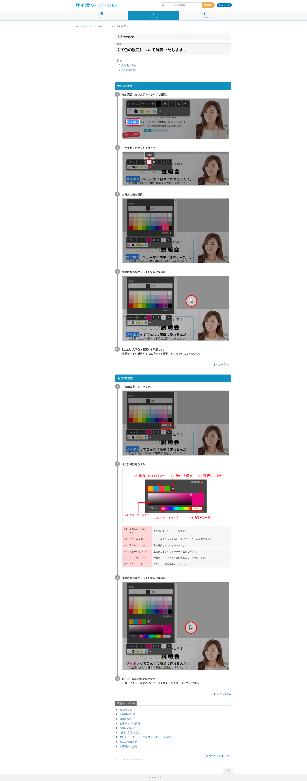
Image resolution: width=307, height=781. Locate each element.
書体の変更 (126, 719)
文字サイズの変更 (130, 723)
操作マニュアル (106, 26)
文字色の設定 (127, 714)
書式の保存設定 (129, 741)
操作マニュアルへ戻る (218, 756)
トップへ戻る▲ (222, 364)
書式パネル (126, 709)
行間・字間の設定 (130, 732)
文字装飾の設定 (129, 746)
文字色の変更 (128, 65)
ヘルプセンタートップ (85, 26)
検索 (209, 5)
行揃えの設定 (127, 728)
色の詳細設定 (128, 70)
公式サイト (224, 5)
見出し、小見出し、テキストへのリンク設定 (145, 737)
